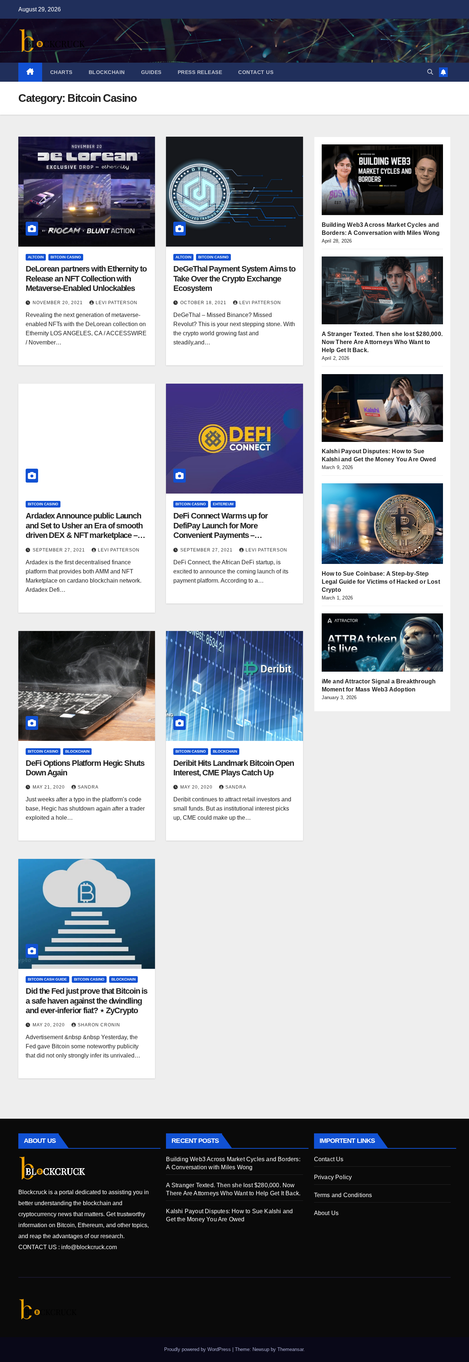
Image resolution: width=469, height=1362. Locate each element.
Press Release (200, 72)
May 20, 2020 (197, 787)
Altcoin (36, 257)
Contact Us (255, 72)
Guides (151, 72)
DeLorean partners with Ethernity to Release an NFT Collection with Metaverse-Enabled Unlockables (86, 278)
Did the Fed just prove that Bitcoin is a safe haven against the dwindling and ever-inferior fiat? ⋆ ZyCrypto (86, 1000)
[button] (430, 72)
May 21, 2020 (49, 787)
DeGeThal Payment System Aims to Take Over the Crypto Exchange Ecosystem (234, 278)
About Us (326, 1213)
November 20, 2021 (58, 302)
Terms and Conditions (343, 1195)
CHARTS (61, 72)
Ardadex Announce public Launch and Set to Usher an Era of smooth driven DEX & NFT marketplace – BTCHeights (84, 530)
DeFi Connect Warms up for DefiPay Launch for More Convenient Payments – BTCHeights (220, 530)
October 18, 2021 (204, 302)
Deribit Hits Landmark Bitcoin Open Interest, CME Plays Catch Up (233, 767)
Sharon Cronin (99, 1024)
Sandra (88, 787)
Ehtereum (223, 504)
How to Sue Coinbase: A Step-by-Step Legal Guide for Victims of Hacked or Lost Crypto (381, 582)
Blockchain (107, 72)
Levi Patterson (116, 302)
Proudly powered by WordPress (198, 1349)
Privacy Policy (333, 1177)
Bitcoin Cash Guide (47, 979)
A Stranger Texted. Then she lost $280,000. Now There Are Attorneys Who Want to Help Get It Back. (382, 342)
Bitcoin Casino (66, 257)
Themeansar (290, 1349)
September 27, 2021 (59, 550)
